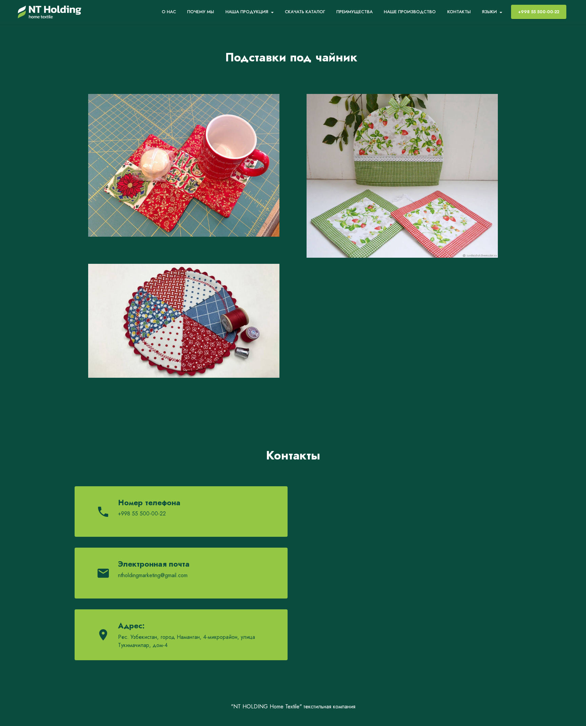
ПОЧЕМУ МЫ (200, 11)
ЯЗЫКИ (489, 11)
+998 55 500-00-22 (538, 11)
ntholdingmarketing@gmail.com (153, 575)
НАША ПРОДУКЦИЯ (247, 11)
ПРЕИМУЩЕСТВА (354, 11)
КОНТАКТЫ (459, 11)
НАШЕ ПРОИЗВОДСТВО (410, 11)
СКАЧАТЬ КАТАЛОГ (305, 11)
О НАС (169, 11)
